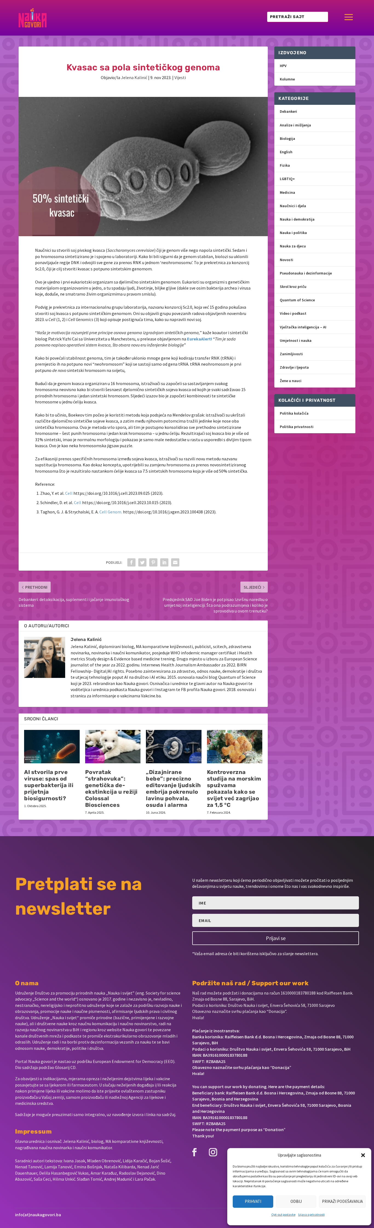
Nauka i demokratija (297, 219)
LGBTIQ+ (287, 178)
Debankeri (288, 111)
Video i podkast (293, 313)
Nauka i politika (293, 232)
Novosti (286, 259)
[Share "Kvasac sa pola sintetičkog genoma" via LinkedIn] (164, 562)
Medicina (287, 192)
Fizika (285, 165)
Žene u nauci (290, 380)
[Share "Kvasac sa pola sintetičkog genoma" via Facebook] (131, 562)
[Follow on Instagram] (213, 1152)
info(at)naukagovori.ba (38, 1214)
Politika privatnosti (296, 426)
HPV (283, 65)
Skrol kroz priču (293, 286)
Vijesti (180, 77)
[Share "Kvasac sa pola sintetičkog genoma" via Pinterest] (153, 562)
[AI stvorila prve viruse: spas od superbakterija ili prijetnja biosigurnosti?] (52, 746)
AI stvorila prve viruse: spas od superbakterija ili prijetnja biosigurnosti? (48, 785)
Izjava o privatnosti (311, 1214)
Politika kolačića (294, 413)
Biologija (287, 138)
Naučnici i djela (293, 205)
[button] (363, 1155)
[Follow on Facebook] (194, 1152)
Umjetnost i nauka (296, 340)
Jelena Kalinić (134, 77)
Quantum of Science (297, 299)
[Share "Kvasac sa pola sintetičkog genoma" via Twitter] (142, 562)
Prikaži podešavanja (342, 1201)
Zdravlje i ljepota (294, 367)
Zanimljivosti (291, 353)
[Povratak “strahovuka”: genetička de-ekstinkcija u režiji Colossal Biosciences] (113, 746)
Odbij (296, 1201)
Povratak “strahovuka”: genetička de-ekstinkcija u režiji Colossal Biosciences (111, 788)
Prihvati (253, 1201)
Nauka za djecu (293, 246)
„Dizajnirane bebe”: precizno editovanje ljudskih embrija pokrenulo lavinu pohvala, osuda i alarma (173, 788)
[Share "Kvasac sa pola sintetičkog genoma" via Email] (175, 562)
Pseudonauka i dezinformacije (306, 273)
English (286, 151)
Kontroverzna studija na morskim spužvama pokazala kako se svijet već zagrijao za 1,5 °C (234, 788)
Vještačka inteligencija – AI (303, 327)
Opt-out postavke (283, 1214)
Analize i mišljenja (295, 125)
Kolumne (287, 79)
